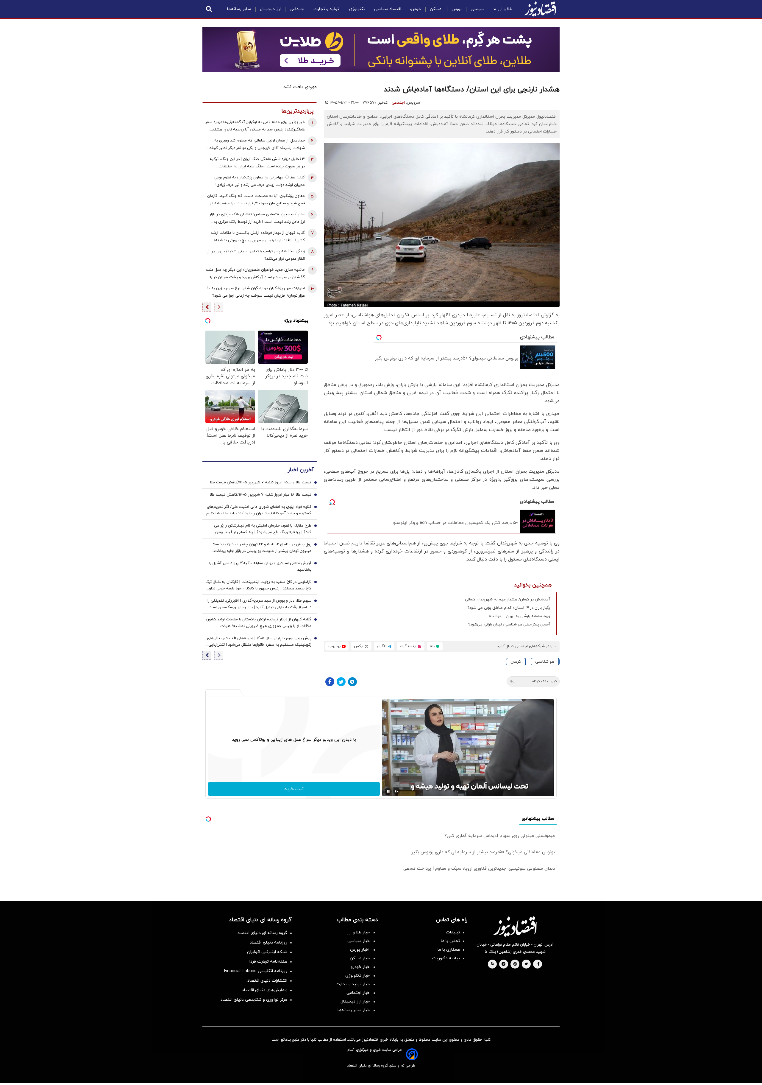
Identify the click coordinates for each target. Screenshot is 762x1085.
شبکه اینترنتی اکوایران (267, 952)
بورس (457, 9)
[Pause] (388, 791)
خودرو (415, 9)
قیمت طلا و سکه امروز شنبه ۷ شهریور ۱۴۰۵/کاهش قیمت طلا (260, 482)
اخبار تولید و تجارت (353, 984)
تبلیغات (453, 932)
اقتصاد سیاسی (387, 9)
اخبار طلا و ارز (359, 932)
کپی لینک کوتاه (544, 681)
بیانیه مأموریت (446, 958)
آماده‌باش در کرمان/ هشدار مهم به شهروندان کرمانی (507, 599)
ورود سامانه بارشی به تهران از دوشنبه (519, 616)
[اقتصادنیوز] (515, 926)
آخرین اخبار (301, 470)
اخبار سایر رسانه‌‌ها (354, 1010)
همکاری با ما (449, 949)
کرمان (515, 661)
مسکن (436, 9)
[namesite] (540, 9)
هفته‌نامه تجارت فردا (268, 961)
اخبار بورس (360, 949)
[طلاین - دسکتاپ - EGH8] (381, 49)
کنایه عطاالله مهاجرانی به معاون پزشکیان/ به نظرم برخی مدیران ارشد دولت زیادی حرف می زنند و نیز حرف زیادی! (259, 181)
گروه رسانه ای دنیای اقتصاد (262, 933)
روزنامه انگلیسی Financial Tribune (255, 971)
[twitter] (526, 964)
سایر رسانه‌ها (239, 9)
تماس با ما (450, 941)
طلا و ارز (504, 9)
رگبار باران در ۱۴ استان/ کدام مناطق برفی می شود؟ (508, 608)
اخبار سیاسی (359, 941)
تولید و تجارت (326, 9)
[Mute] (396, 791)
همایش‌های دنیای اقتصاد (264, 990)
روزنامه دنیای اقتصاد (268, 942)
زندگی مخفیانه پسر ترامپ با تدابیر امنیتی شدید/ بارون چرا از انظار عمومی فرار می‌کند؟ (256, 255)
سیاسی (478, 9)
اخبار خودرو (361, 967)
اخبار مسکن (360, 958)
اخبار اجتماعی (358, 993)
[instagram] (515, 964)
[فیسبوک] (329, 681)
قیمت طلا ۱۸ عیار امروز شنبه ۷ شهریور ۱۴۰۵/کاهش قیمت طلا (260, 495)
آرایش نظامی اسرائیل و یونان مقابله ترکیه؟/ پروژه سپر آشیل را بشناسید (260, 567)
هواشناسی (544, 661)
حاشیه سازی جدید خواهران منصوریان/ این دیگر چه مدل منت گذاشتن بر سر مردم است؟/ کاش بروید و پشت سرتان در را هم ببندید (255, 274)
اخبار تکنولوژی (358, 975)
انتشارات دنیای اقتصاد (267, 980)
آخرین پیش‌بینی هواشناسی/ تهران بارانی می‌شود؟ (509, 624)
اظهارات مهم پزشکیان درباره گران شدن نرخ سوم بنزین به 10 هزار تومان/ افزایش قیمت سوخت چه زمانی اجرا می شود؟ (256, 292)
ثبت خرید (294, 789)
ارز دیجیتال (270, 9)
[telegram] (503, 964)
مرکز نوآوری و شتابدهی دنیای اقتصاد (254, 1000)
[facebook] (538, 964)
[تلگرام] (352, 681)
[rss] (492, 964)
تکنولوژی (357, 9)
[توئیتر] (341, 681)
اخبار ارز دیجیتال (356, 1001)
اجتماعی (297, 9)
